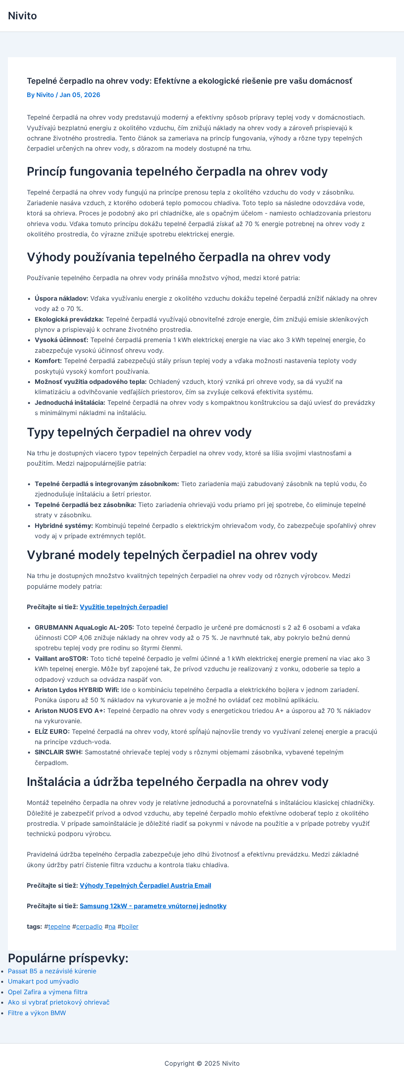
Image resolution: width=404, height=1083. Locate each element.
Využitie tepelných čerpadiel (124, 607)
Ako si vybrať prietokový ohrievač (59, 1002)
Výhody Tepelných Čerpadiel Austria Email (145, 885)
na (112, 926)
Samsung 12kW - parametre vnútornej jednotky (153, 906)
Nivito (22, 15)
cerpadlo (89, 926)
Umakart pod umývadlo (43, 981)
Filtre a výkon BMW (37, 1013)
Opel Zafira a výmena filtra (48, 992)
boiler (130, 926)
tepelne (59, 926)
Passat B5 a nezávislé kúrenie (52, 971)
